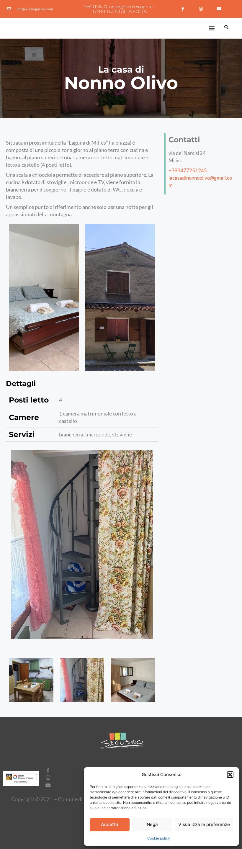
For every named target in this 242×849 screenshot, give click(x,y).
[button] (230, 775)
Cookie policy (158, 838)
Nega (152, 824)
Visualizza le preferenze (204, 824)
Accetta (109, 824)
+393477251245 (188, 170)
